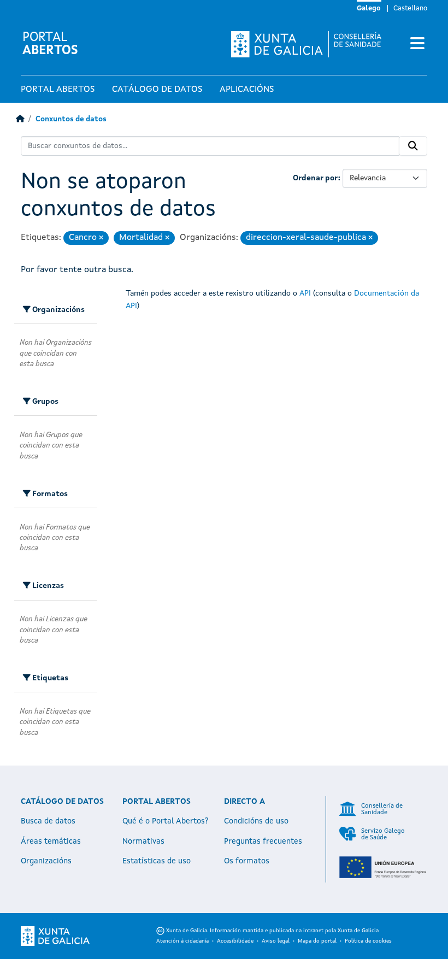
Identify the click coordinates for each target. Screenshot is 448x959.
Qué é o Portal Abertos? (165, 821)
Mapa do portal (317, 941)
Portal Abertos (58, 89)
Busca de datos (48, 821)
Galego (369, 8)
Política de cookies (368, 941)
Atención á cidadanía (182, 941)
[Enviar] (413, 146)
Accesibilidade (235, 941)
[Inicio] (20, 119)
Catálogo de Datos (157, 89)
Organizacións (46, 861)
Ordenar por (315, 178)
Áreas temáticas (51, 841)
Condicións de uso (256, 821)
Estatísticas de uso (156, 861)
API (305, 293)
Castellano (410, 8)
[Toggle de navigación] (417, 44)
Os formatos (246, 861)
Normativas (143, 841)
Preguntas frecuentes (263, 841)
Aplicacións (247, 89)
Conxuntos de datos (71, 119)
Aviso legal (276, 941)
